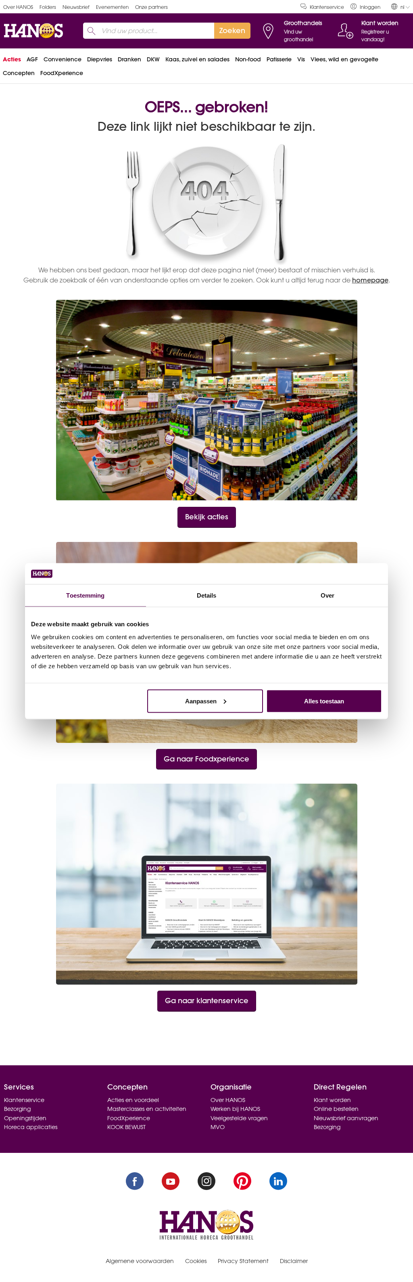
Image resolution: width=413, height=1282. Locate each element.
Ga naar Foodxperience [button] (206, 759)
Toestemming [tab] (85, 595)
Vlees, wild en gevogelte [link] (344, 59)
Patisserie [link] (279, 59)
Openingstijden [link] (25, 1118)
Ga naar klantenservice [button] (206, 1000)
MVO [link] (218, 1127)
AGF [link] (32, 59)
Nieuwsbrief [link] (76, 7)
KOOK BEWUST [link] (126, 1127)
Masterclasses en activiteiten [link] (146, 1109)
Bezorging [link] (17, 1109)
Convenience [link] (62, 59)
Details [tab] (207, 595)
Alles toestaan (324, 700)
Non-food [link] (248, 59)
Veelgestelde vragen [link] (239, 1118)
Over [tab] (327, 595)
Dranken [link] (129, 59)
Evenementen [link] (112, 7)
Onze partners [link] (151, 7)
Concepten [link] (19, 73)
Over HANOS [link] (18, 7)
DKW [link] (153, 59)
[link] (365, 6)
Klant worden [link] (332, 1100)
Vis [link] (301, 59)
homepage (370, 280)
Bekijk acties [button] (206, 517)
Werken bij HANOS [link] (235, 1109)
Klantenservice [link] (327, 7)
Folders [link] (48, 7)
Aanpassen (201, 700)
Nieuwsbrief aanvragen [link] (346, 1118)
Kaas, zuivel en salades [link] (197, 59)
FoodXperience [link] (61, 73)
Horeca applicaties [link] (30, 1127)
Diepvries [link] (99, 59)
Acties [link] (12, 59)
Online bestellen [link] (336, 1109)
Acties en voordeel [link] (133, 1100)
